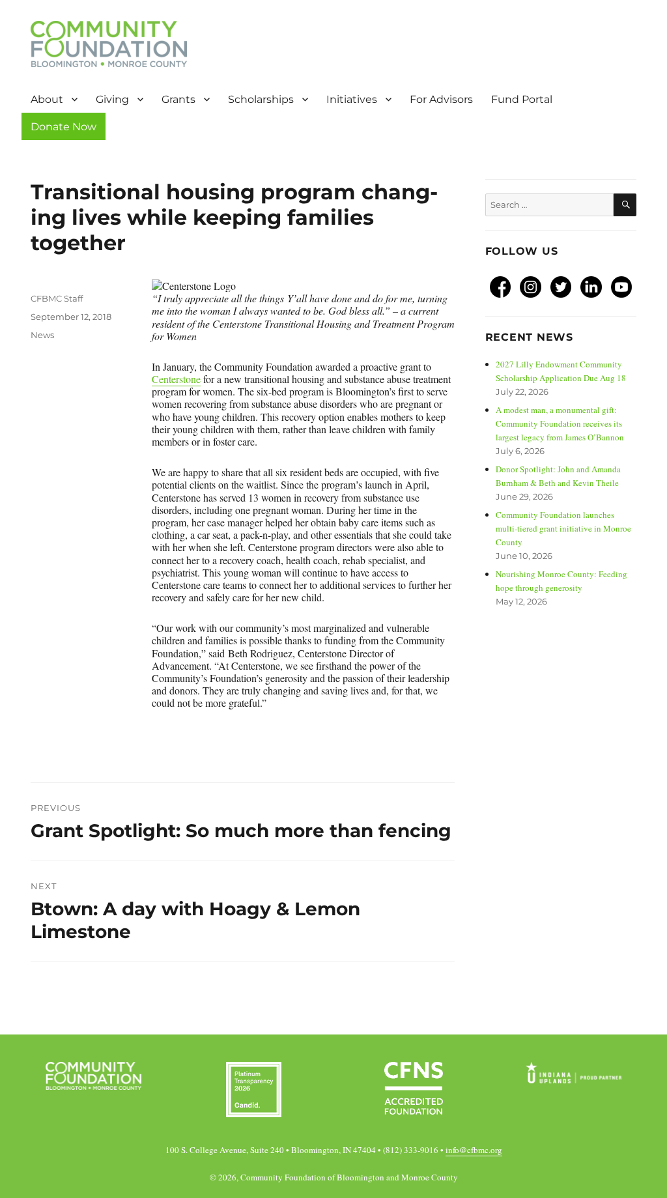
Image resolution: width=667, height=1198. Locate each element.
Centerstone (176, 379)
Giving (112, 99)
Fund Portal (525, 99)
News (42, 335)
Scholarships (261, 99)
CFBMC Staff (57, 298)
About (47, 99)
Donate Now (63, 127)
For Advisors (441, 99)
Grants (178, 99)
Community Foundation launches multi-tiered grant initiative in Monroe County (563, 528)
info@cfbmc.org (474, 1150)
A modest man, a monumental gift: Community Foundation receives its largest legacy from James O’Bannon (560, 423)
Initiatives (351, 99)
